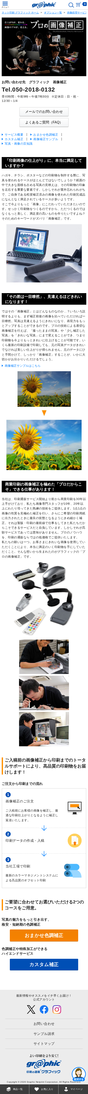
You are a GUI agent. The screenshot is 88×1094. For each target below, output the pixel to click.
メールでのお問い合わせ (44, 111)
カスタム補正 (14, 139)
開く (79, 1074)
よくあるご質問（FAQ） (44, 122)
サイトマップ (44, 1043)
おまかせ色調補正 (45, 134)
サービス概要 (14, 134)
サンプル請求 (44, 1034)
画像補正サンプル (45, 139)
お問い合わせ (44, 1024)
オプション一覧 (53, 12)
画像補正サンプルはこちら (23, 365)
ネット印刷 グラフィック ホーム (20, 12)
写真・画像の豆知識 (19, 143)
